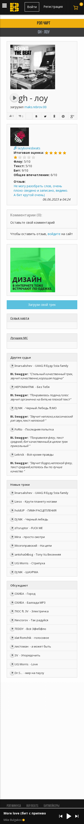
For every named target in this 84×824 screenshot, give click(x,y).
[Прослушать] (14, 98)
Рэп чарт (43, 23)
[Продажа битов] (14, 8)
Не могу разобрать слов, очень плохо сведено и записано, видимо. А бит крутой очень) (41, 190)
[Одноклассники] (54, 116)
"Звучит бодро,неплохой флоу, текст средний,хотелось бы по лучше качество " (41, 467)
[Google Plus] (72, 116)
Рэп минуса (14, 806)
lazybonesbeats (29, 148)
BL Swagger (19, 374)
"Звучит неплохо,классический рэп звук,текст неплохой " (41, 418)
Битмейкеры (51, 806)
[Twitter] (45, 116)
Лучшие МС (19, 338)
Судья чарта (19, 318)
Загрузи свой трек (42, 304)
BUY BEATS (32, 806)
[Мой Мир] (63, 116)
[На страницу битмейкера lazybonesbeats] (19, 136)
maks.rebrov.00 (35, 107)
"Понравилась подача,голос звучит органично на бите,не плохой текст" (40, 397)
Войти (32, 7)
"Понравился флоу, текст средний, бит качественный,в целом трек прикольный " (39, 442)
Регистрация (53, 6)
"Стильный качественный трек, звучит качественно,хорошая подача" (41, 376)
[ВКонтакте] (36, 116)
